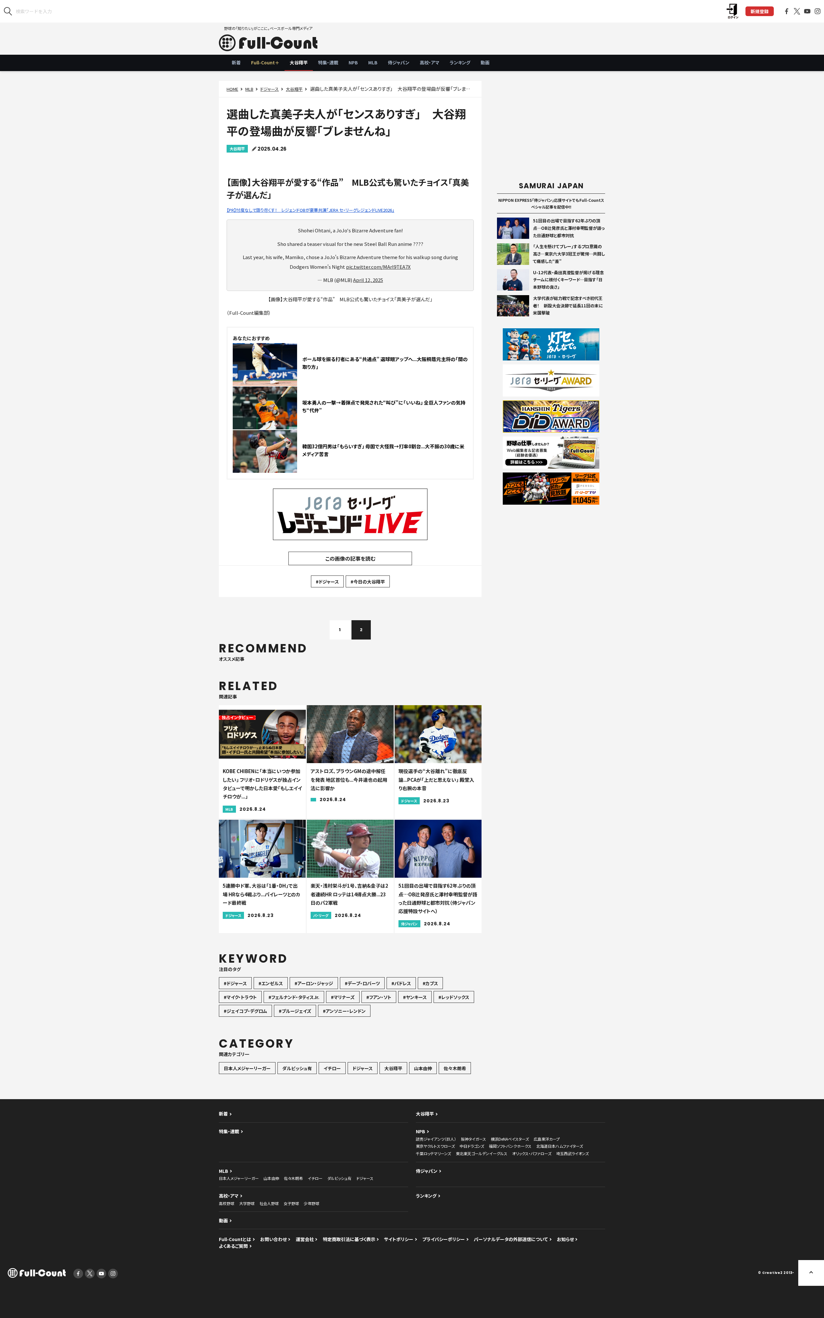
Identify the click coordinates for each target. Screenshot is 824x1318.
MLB (373, 62)
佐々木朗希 (455, 1068)
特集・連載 (328, 62)
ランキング (460, 62)
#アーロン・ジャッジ (314, 983)
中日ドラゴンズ (472, 1146)
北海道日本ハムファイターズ (559, 1146)
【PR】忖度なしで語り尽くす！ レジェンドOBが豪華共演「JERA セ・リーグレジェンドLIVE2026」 (310, 210)
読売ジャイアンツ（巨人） (436, 1139)
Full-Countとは (235, 1239)
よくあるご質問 (233, 1246)
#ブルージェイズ (295, 1011)
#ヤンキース (415, 997)
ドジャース (269, 89)
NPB (353, 62)
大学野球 (247, 1203)
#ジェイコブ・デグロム (245, 1011)
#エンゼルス (270, 983)
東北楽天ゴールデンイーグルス (481, 1153)
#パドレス (401, 983)
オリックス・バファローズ (531, 1153)
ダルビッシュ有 (297, 1068)
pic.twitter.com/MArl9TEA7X (378, 266)
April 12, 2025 (368, 279)
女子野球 (291, 1203)
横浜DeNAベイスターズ (510, 1139)
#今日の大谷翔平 (368, 581)
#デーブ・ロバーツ (362, 983)
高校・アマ (429, 62)
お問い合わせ (273, 1239)
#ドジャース (327, 581)
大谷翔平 (299, 62)
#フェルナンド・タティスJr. (293, 997)
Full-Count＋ (265, 62)
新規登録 (760, 11)
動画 (485, 62)
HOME (232, 89)
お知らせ (565, 1239)
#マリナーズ (343, 997)
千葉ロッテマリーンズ (433, 1153)
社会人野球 (269, 1203)
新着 (236, 62)
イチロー (332, 1068)
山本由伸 (423, 1068)
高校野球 (226, 1203)
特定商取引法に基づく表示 (349, 1239)
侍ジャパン (398, 62)
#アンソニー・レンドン (344, 1011)
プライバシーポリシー (443, 1239)
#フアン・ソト (378, 997)
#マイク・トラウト (240, 997)
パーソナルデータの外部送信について (511, 1239)
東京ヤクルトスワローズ (435, 1146)
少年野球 (311, 1203)
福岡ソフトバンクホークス (510, 1146)
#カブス (430, 983)
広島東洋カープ (547, 1139)
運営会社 (305, 1239)
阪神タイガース (473, 1139)
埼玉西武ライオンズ (572, 1153)
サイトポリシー (398, 1239)
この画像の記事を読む (350, 558)
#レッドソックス (453, 997)
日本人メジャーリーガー (247, 1068)
